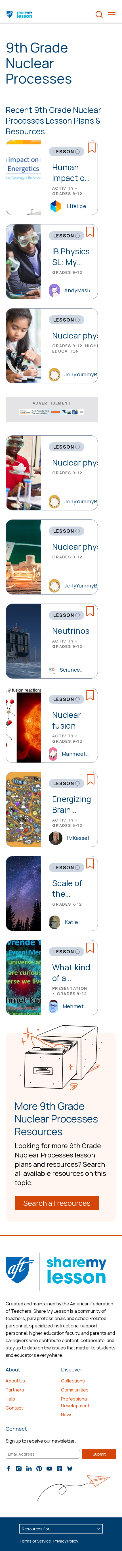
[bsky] (70, 1468)
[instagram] (19, 1468)
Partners (15, 1390)
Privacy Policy (65, 1541)
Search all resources (57, 1203)
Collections (73, 1381)
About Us (15, 1381)
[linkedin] (29, 1468)
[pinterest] (39, 1468)
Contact (14, 1408)
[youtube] (49, 1468)
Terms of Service (35, 1541)
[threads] (59, 1468)
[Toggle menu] (111, 14)
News (67, 1415)
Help (10, 1399)
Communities (75, 1390)
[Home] (20, 14)
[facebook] (8, 1468)
